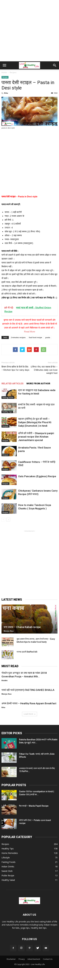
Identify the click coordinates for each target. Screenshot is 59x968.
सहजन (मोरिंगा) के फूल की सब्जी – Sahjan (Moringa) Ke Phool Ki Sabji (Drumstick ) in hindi (34, 422)
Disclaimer (11, 959)
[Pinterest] (29, 948)
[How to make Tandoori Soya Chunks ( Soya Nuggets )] (9, 508)
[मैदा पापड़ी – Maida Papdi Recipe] (9, 809)
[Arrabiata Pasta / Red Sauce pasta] (9, 451)
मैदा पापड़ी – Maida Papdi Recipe (33, 806)
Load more (28, 714)
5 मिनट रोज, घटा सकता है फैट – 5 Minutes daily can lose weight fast (44, 369)
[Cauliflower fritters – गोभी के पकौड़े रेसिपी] (9, 465)
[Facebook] (13, 948)
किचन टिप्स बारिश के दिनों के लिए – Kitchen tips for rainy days (15, 368)
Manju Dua (9, 631)
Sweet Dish (7, 871)
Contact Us (47, 959)
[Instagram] (21, 948)
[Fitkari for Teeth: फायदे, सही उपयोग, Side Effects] (9, 757)
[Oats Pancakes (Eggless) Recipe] (9, 480)
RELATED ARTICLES (12, 383)
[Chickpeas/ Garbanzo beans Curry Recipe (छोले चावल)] (9, 494)
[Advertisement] (29, 30)
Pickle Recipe (8, 875)
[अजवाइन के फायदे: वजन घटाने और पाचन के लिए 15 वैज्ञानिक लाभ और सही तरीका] (9, 772)
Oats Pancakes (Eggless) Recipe (37, 476)
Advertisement (34, 959)
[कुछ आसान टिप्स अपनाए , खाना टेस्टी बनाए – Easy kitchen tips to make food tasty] (8, 641)
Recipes (5, 77)
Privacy (22, 959)
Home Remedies (10, 853)
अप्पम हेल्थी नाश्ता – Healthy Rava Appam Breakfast (29, 703)
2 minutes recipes (18, 337)
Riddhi (5, 680)
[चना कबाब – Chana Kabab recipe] (29, 619)
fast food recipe (35, 337)
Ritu (6, 93)
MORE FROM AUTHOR (38, 383)
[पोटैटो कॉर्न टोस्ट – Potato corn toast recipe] (9, 824)
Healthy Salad (8, 880)
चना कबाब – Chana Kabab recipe (22, 627)
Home (4, 72)
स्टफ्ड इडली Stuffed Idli (27, 652)
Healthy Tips (7, 412)
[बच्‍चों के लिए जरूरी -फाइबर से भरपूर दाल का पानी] (9, 408)
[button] (55, 65)
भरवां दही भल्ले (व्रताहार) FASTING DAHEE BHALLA (28, 689)
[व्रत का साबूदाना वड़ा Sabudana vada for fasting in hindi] (9, 393)
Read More (29, 331)
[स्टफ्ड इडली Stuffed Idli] (8, 654)
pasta (47, 337)
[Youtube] (46, 948)
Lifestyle (6, 857)
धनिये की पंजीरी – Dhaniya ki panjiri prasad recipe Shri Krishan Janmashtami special (36, 437)
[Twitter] (38, 948)
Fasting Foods (7, 397)
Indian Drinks (8, 866)
